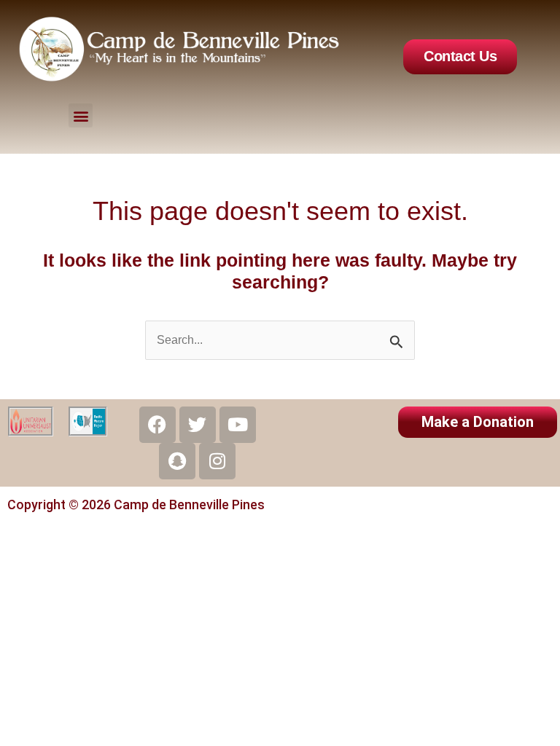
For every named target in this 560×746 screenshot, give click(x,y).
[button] (81, 115)
